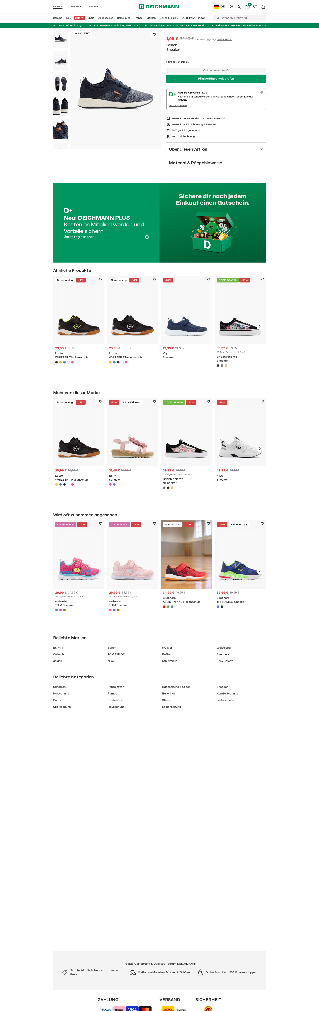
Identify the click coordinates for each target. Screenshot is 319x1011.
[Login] (239, 6)
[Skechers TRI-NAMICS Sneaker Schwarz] (222, 606)
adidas (57, 661)
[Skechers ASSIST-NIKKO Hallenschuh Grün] (168, 606)
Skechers (223, 654)
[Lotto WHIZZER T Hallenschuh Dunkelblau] (64, 362)
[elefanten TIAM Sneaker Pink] (60, 610)
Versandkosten (224, 39)
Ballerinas (168, 693)
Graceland (224, 647)
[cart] (263, 6)
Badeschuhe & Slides (176, 687)
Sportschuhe (62, 706)
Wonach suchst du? (235, 18)
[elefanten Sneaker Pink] (78, 570)
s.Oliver (167, 647)
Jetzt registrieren (178, 105)
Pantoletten (116, 687)
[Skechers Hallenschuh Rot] (186, 570)
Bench (171, 45)
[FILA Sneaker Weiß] (240, 448)
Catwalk (58, 654)
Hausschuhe (116, 706)
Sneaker (222, 687)
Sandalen (59, 687)
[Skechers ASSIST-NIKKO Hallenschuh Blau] (172, 606)
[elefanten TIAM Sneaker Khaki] (64, 610)
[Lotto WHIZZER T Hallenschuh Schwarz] (56, 362)
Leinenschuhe (171, 706)
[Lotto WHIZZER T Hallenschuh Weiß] (68, 362)
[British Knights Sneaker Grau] (222, 365)
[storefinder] (231, 6)
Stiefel (166, 700)
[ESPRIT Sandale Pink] (132, 448)
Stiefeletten (116, 700)
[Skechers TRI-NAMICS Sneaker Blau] (218, 606)
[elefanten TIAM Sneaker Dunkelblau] (56, 610)
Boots (57, 700)
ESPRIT (58, 647)
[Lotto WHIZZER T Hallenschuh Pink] (72, 362)
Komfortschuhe (227, 693)
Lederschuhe (225, 700)
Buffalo (167, 654)
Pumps (112, 693)
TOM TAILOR (116, 654)
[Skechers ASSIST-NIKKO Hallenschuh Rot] (164, 606)
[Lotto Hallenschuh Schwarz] (78, 326)
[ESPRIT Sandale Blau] (114, 484)
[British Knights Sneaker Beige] (226, 365)
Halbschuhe (61, 693)
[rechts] (260, 326)
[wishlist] (255, 6)
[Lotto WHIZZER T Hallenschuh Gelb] (60, 362)
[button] (115, 89)
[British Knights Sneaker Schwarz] (240, 326)
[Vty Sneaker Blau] (186, 326)
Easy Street (225, 661)
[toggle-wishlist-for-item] (154, 35)
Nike (111, 661)
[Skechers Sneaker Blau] (240, 570)
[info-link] (261, 92)
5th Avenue (169, 661)
